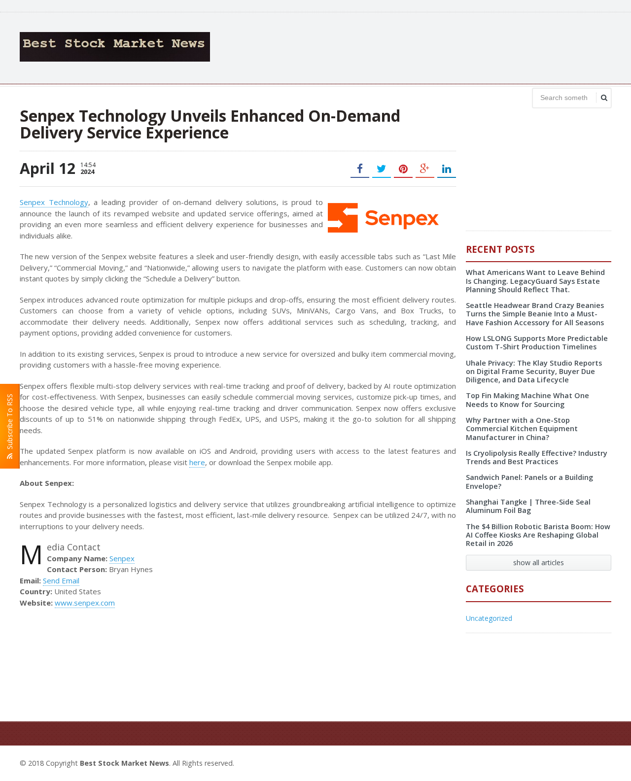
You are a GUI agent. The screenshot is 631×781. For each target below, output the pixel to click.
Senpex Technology (54, 202)
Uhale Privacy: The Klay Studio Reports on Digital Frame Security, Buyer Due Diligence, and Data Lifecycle (534, 371)
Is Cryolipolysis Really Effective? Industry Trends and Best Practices (536, 457)
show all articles (538, 562)
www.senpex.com (85, 603)
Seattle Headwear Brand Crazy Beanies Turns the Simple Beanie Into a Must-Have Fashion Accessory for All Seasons (535, 314)
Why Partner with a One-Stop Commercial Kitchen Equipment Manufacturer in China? (522, 428)
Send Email (61, 580)
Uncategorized (489, 618)
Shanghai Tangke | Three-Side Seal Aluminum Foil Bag (528, 506)
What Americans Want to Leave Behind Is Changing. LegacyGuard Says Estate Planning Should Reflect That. (535, 281)
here (197, 462)
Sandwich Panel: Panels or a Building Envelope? (529, 481)
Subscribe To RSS (9, 423)
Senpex (122, 558)
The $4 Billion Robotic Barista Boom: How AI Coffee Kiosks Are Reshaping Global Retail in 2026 (538, 535)
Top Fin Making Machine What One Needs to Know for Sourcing (527, 399)
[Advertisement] (431, 47)
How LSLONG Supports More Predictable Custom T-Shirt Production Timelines (537, 342)
